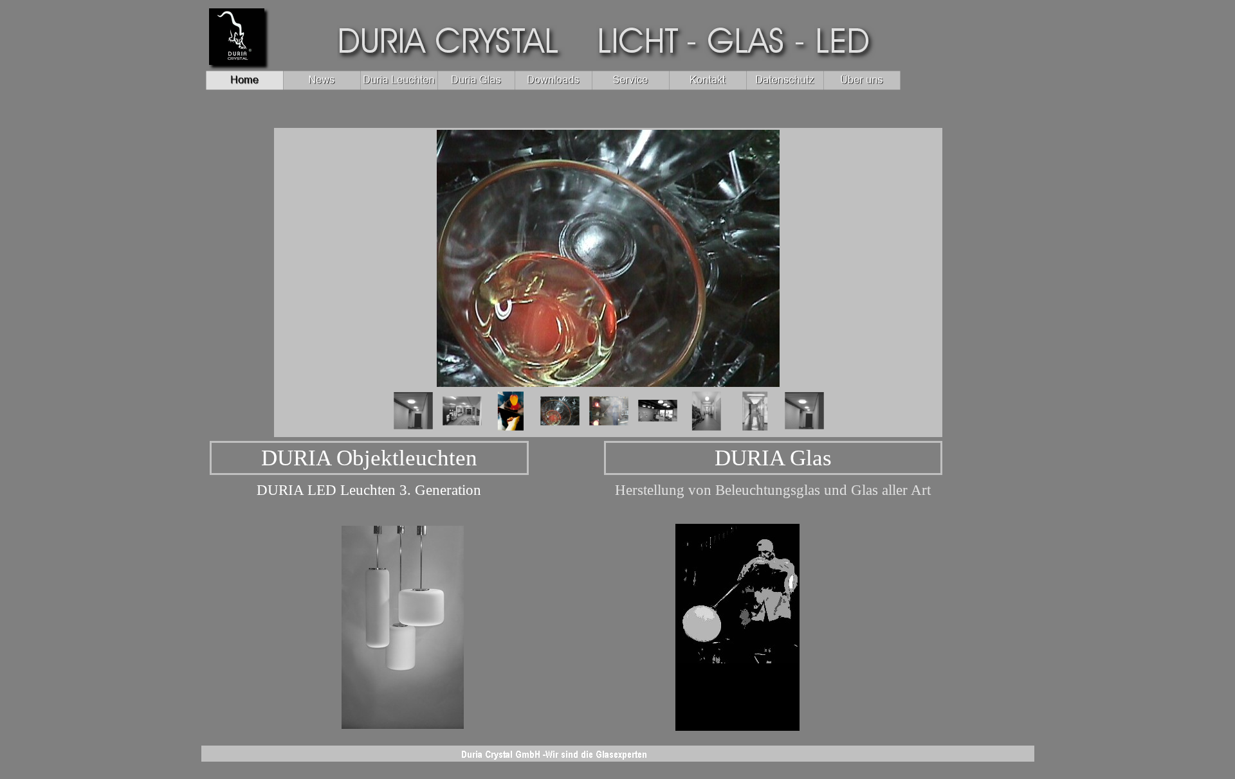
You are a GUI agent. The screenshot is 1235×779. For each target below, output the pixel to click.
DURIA (369, 457)
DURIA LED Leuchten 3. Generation (369, 490)
